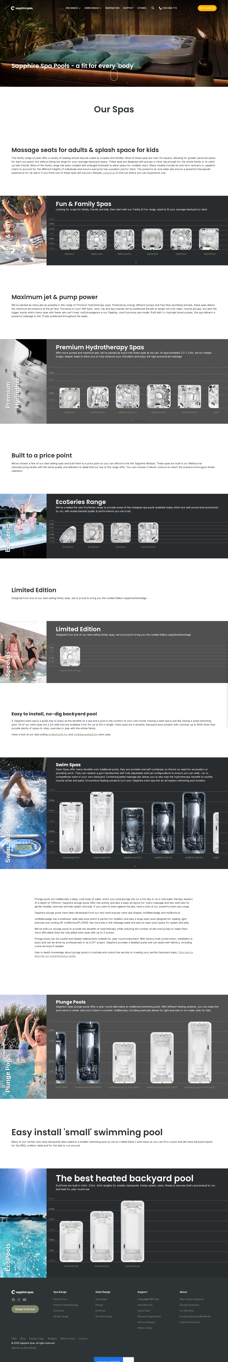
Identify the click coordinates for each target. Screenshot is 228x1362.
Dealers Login (36, 1338)
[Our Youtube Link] (24, 1300)
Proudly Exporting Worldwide (195, 1316)
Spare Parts (144, 1310)
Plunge (99, 1305)
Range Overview (25, 1309)
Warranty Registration (149, 1316)
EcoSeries (59, 1310)
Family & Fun (60, 1299)
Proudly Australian (189, 1305)
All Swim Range (104, 1316)
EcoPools (100, 1310)
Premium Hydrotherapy (66, 1305)
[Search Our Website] (153, 8)
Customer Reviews (190, 1322)
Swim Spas (101, 1299)
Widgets (52, 1338)
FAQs (14, 1338)
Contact (83, 1338)
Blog (22, 1338)
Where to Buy (145, 1328)
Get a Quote (207, 8)
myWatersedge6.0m (86, 734)
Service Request (146, 1322)
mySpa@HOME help (148, 1299)
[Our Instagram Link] (19, 1300)
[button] (131, 262)
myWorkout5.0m (58, 734)
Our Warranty (187, 1310)
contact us (108, 172)
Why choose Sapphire (191, 1299)
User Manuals (145, 1305)
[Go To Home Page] (22, 1292)
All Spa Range (61, 1316)
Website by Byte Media (23, 1348)
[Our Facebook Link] (13, 1300)
